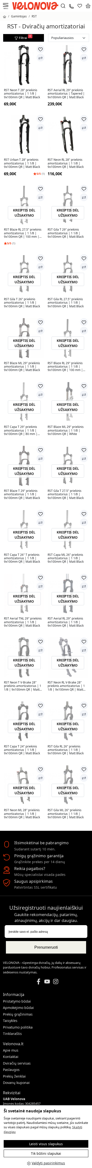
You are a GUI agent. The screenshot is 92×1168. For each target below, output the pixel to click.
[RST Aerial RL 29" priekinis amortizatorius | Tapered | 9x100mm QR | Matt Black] (68, 65)
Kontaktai (10, 1056)
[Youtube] (47, 981)
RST (34, 16)
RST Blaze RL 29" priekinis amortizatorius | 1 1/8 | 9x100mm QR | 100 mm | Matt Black (65, 366)
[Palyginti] (40, 58)
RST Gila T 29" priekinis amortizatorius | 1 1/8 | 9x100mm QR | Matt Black (66, 233)
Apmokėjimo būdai (18, 1007)
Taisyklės (10, 1020)
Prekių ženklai (14, 1076)
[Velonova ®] (36, 5)
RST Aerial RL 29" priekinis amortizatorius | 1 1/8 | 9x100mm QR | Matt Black (66, 622)
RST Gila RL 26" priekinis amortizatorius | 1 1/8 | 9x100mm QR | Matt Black (66, 750)
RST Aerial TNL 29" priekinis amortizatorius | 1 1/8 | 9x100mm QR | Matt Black (23, 622)
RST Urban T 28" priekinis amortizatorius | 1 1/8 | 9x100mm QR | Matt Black (22, 163)
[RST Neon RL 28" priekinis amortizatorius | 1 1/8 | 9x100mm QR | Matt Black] (68, 135)
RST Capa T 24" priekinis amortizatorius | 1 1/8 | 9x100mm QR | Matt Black (22, 750)
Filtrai (25, 37)
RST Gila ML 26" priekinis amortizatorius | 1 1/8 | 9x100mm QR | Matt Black (66, 813)
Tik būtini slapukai (46, 1153)
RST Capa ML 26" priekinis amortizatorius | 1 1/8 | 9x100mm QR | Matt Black (66, 558)
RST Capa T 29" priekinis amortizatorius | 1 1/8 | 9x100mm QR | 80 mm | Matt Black (21, 430)
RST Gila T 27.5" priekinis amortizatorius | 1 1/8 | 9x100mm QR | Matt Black (66, 494)
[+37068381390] (71, 5)
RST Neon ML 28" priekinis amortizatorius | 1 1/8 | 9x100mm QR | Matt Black (22, 813)
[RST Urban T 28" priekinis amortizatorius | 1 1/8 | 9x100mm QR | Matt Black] (24, 135)
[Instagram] (56, 981)
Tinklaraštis (12, 1033)
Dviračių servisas (17, 1063)
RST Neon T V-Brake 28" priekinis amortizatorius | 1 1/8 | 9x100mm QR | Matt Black (22, 686)
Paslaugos (11, 1069)
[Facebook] (38, 981)
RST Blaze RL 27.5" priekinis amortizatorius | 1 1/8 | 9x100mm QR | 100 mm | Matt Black (22, 233)
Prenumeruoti (46, 947)
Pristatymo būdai (17, 1001)
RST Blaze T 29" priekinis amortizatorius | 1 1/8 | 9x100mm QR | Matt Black (22, 494)
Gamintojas (19, 16)
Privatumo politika (18, 1027)
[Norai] (80, 6)
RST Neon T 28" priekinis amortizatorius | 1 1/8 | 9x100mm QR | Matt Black (22, 93)
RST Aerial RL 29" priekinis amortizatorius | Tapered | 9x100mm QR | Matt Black (66, 93)
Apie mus (10, 1050)
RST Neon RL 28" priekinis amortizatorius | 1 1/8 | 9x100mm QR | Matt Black (66, 163)
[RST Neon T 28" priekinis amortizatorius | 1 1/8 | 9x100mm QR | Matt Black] (24, 65)
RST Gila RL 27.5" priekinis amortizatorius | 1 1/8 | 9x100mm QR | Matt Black (66, 303)
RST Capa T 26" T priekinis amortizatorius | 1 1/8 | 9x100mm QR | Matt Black (22, 558)
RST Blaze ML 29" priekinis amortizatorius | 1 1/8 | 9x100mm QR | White (66, 430)
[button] (88, 6)
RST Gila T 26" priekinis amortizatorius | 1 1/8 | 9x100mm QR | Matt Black (22, 303)
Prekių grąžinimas (18, 1014)
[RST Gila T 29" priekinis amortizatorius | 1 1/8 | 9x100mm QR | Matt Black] (68, 205)
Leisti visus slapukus (46, 1144)
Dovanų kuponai (16, 1082)
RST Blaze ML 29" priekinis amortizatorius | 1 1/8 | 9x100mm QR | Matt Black (22, 366)
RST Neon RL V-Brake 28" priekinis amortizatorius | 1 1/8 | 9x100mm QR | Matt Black (66, 686)
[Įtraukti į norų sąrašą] (40, 49)
